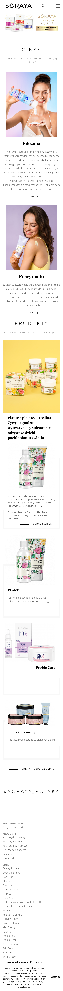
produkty (31, 323)
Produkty (9, 833)
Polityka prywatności (14, 827)
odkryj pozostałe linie (37, 769)
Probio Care (45, 667)
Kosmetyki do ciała (13, 841)
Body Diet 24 (10, 876)
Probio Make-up (11, 944)
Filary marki (31, 276)
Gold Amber (9, 898)
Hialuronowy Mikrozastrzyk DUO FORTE (24, 902)
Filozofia (31, 143)
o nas (31, 49)
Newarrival (8, 858)
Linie (6, 864)
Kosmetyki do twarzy (14, 837)
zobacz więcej (43, 524)
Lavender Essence (12, 923)
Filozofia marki (14, 823)
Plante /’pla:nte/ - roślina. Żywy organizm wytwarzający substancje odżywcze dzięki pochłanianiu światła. (30, 427)
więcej (34, 197)
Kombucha (8, 910)
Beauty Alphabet (11, 868)
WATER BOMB (10, 956)
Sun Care (7, 952)
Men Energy (9, 927)
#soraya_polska (32, 791)
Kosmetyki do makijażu (15, 845)
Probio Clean (10, 939)
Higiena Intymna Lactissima (17, 906)
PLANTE (14, 590)
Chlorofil (7, 881)
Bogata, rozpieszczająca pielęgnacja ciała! (32, 739)
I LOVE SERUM (10, 919)
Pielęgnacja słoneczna (14, 849)
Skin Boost (8, 948)
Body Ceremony (22, 732)
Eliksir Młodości (11, 885)
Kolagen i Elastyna (12, 914)
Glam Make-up (11, 889)
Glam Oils (8, 893)
